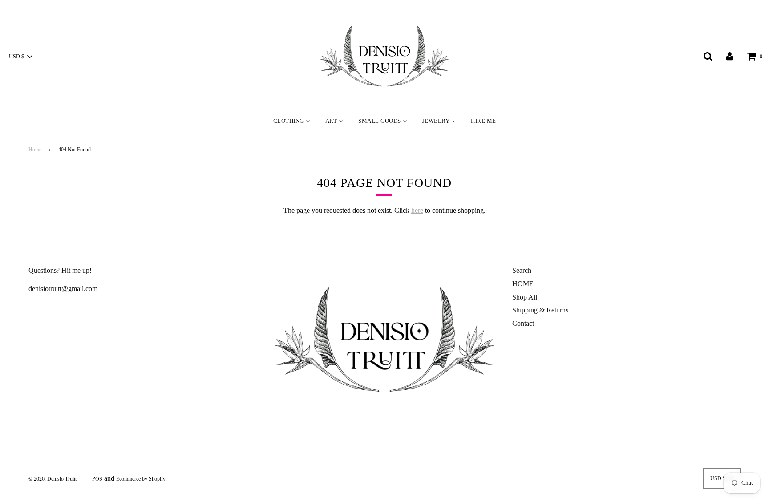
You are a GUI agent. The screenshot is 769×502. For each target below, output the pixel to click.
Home (34, 149)
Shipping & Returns (540, 310)
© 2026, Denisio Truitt (52, 479)
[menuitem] (292, 120)
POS (97, 479)
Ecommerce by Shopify (141, 479)
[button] (20, 56)
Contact (523, 323)
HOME (523, 283)
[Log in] (729, 56)
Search (521, 270)
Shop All (524, 297)
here (417, 210)
